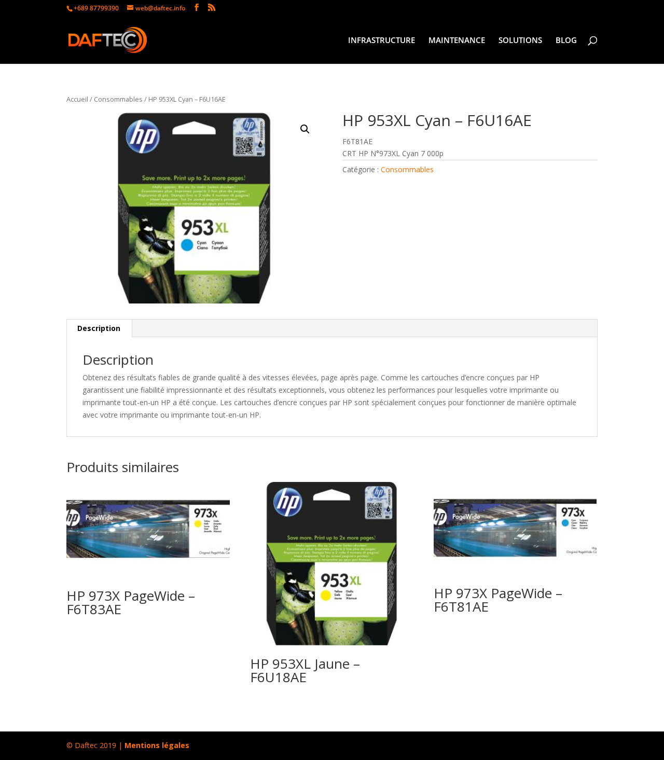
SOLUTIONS (520, 40)
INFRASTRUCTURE (381, 40)
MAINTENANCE (456, 40)
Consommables (118, 99)
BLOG (566, 40)
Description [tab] (98, 328)
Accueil (77, 99)
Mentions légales (157, 745)
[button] (305, 129)
